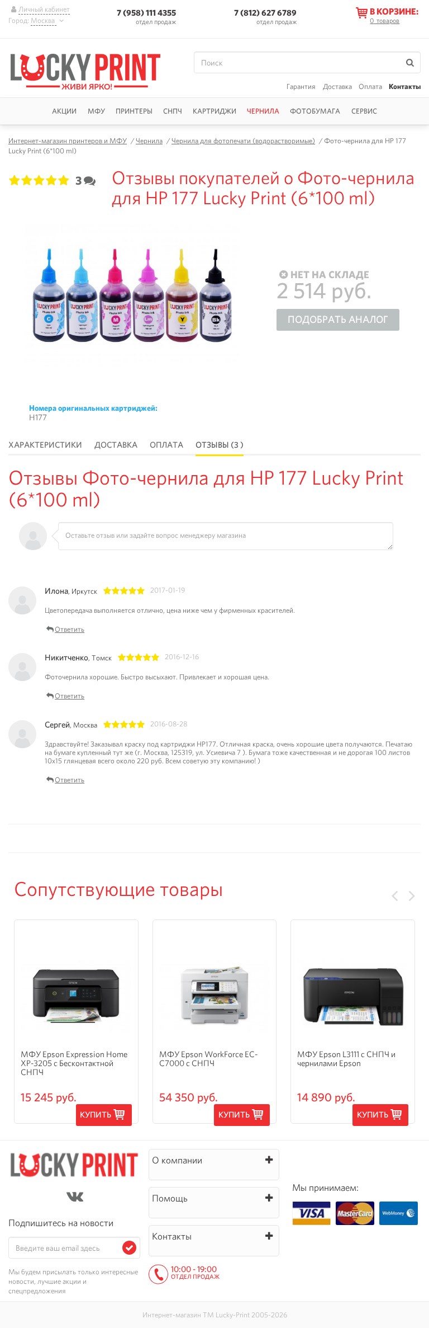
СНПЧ (172, 111)
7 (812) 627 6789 (265, 12)
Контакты (405, 86)
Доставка (337, 86)
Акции (64, 111)
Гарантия (301, 86)
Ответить (69, 630)
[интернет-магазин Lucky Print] (90, 70)
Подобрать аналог (338, 319)
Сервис (364, 111)
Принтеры (134, 111)
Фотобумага (315, 111)
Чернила (263, 111)
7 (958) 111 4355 (146, 12)
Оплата (370, 86)
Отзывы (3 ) (220, 445)
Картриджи (214, 111)
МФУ (96, 111)
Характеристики (45, 445)
